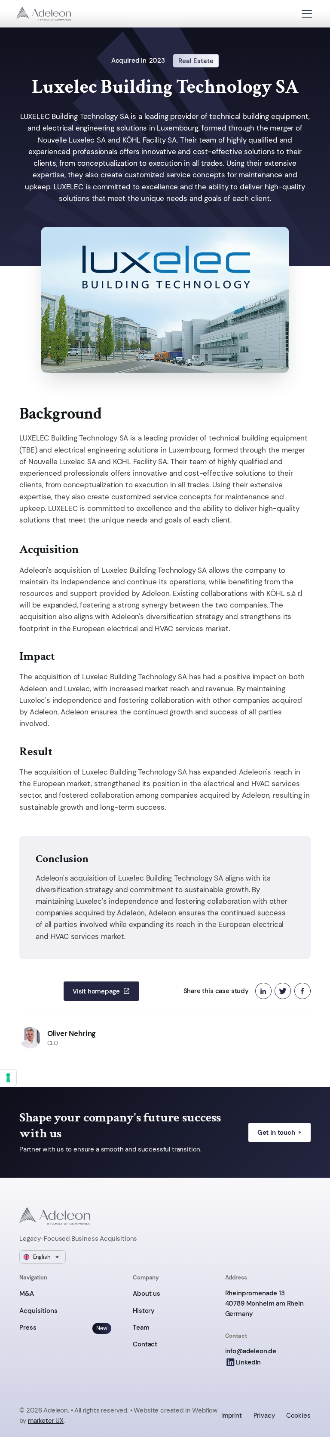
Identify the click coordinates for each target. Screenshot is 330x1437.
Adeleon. (56, 1410)
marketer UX (46, 1420)
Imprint (231, 1415)
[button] (306, 13)
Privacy (264, 1415)
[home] (43, 14)
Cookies (298, 1415)
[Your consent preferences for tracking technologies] (8, 1077)
